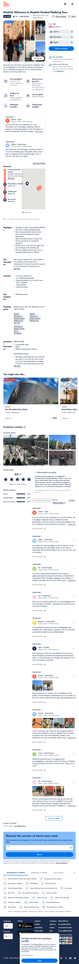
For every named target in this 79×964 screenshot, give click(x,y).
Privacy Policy (39, 931)
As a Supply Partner (64, 924)
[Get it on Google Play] (25, 925)
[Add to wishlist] (56, 380)
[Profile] (72, 4)
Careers (52, 927)
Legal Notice (38, 927)
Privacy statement (61, 863)
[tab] (15, 872)
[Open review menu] (74, 512)
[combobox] (59, 503)
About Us (53, 924)
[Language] (65, 4)
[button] (21, 16)
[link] (30, 399)
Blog (51, 931)
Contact (37, 924)
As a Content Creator (65, 927)
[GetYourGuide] (6, 4)
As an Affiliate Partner (65, 931)
